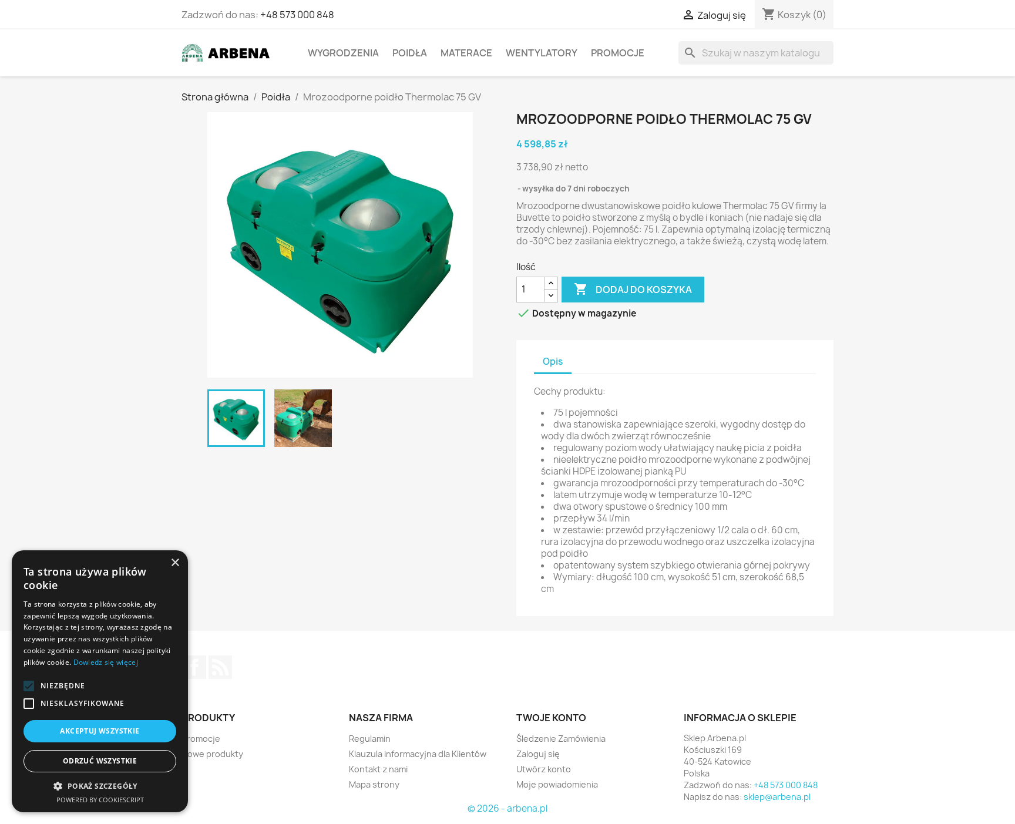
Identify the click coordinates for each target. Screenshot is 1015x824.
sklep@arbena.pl (777, 796)
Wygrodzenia (343, 52)
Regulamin (370, 738)
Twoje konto (551, 717)
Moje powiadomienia (557, 784)
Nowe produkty (212, 753)
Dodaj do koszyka (633, 289)
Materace (466, 52)
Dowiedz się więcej (105, 662)
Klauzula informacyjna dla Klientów (417, 753)
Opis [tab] (553, 361)
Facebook (194, 667)
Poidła (409, 52)
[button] (29, 686)
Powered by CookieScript (100, 799)
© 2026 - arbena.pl (507, 808)
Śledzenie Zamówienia (561, 738)
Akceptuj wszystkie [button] (99, 731)
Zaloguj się (538, 753)
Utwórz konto (543, 769)
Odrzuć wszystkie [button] (100, 761)
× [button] (174, 563)
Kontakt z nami (378, 769)
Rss (220, 667)
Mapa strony (374, 784)
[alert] (100, 681)
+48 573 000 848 (297, 14)
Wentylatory (541, 52)
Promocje (617, 52)
